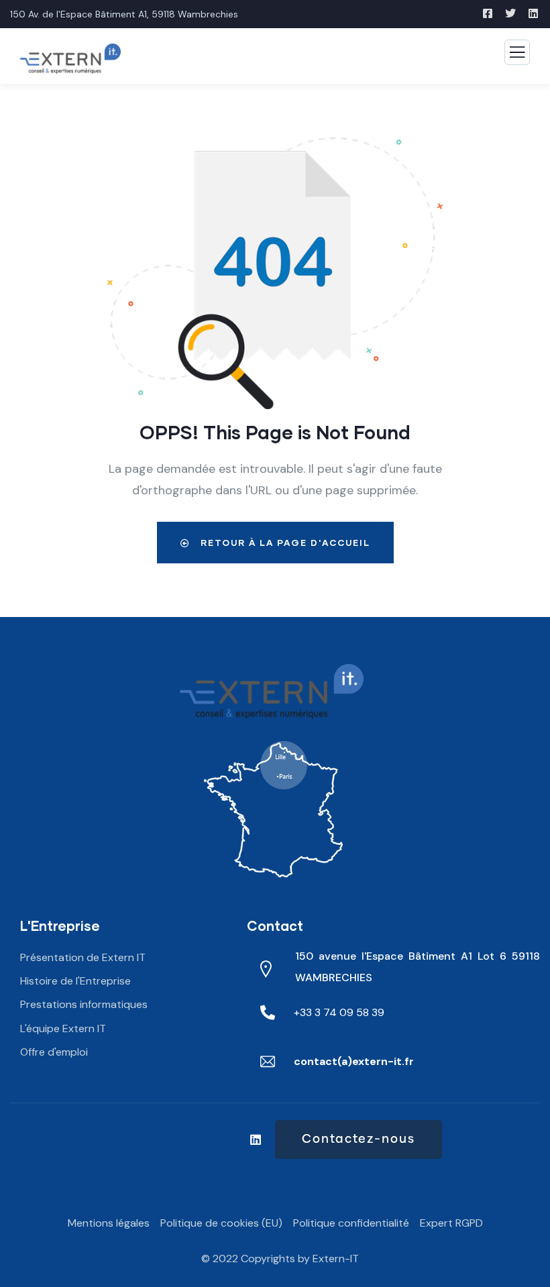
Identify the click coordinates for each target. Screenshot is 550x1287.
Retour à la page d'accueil (283, 542)
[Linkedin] (255, 1139)
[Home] (272, 691)
